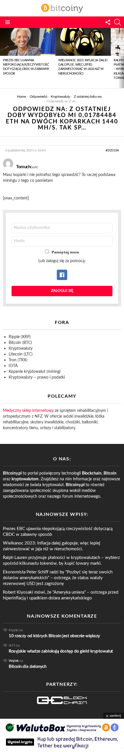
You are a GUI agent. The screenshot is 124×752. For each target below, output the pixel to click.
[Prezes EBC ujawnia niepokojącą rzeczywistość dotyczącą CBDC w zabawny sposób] (27, 42)
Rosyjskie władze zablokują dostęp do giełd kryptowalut (61, 651)
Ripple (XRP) (20, 337)
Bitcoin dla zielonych (27, 666)
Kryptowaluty (21, 349)
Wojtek (14, 660)
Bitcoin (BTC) (20, 343)
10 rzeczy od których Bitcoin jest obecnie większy (54, 636)
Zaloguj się (62, 291)
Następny (121, 58)
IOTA (13, 366)
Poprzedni (3, 58)
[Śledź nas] (107, 22)
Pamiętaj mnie (65, 252)
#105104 (112, 150)
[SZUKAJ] (117, 22)
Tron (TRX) (18, 360)
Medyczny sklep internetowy (28, 411)
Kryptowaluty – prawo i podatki (37, 377)
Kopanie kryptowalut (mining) (35, 372)
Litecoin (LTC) (21, 354)
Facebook (62, 275)
